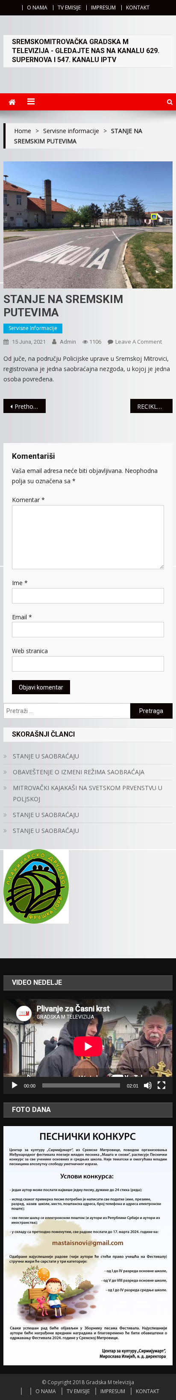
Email (22, 617)
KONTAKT (138, 7)
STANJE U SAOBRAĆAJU (46, 756)
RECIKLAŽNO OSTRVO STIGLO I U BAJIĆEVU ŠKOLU (155, 406)
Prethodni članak (30, 406)
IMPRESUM (103, 7)
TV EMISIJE (69, 7)
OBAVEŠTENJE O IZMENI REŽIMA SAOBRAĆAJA (78, 772)
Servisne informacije (33, 328)
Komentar (28, 500)
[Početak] (14, 1085)
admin (68, 342)
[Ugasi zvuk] (148, 1085)
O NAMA (37, 7)
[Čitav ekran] (161, 1085)
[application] (87, 1046)
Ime (20, 583)
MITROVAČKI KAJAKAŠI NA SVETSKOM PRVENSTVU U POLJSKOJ (87, 793)
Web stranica (30, 651)
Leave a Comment (138, 341)
